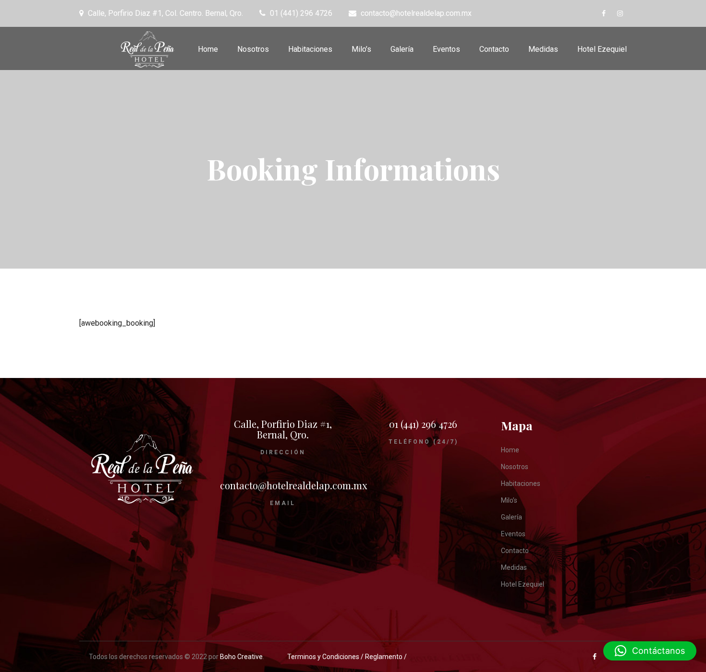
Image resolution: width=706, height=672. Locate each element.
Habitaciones (310, 49)
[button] (649, 650)
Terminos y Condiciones (324, 656)
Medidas (543, 49)
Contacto (494, 49)
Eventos (446, 49)
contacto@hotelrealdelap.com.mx (293, 485)
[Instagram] (622, 14)
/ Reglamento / (384, 656)
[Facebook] (605, 14)
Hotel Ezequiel (602, 49)
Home (208, 49)
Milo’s (361, 49)
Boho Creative (241, 656)
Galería (402, 49)
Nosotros (253, 49)
